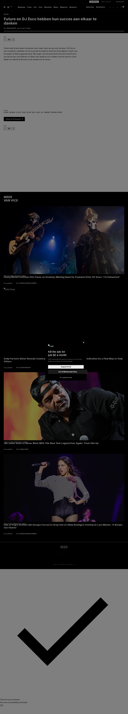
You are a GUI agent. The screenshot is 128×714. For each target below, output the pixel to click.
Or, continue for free (66, 377)
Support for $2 (66, 367)
